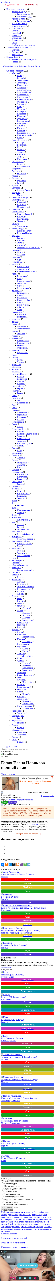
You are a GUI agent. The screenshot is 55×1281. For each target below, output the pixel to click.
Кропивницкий (24, 687)
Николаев (21, 634)
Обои (14, 43)
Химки (20, 126)
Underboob (16, 33)
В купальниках (18, 26)
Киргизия (16, 720)
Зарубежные (17, 54)
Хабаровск (16, 536)
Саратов (15, 455)
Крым (14, 274)
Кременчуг (27, 641)
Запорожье (22, 699)
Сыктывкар (17, 481)
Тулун (20, 243)
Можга (20, 252)
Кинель (20, 467)
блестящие (19, 1212)
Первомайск (28, 637)
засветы (27, 1214)
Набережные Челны (26, 271)
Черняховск (22, 352)
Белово (20, 345)
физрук (47, 1229)
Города (15, 62)
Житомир (21, 689)
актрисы (10, 1212)
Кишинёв (21, 732)
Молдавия (16, 730)
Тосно (20, 157)
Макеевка (26, 665)
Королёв (21, 78)
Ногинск (21, 128)
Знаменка (21, 672)
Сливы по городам (14, 71)
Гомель (20, 627)
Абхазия (15, 575)
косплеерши (6, 1219)
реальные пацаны (32, 1224)
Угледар (26, 663)
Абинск (20, 307)
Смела (25, 649)
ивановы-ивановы (9, 1217)
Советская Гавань (25, 539)
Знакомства (31, 4)
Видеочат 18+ (13, 4)
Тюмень (15, 489)
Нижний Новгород (20, 374)
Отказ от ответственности (13, 1243)
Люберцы (21, 111)
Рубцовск (21, 181)
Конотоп (21, 684)
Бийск (20, 183)
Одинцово (22, 118)
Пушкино (21, 116)
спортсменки (27, 1226)
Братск (20, 238)
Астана (20, 582)
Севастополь (23, 288)
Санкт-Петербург (20, 140)
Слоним (26, 608)
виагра (4, 1214)
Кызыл (15, 355)
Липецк (15, 357)
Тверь (14, 503)
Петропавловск (24, 589)
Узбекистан (17, 711)
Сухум (20, 577)
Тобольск (21, 498)
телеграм (17, 1229)
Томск (14, 501)
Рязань (15, 448)
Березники (22, 415)
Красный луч (28, 682)
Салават (20, 524)
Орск (19, 400)
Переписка (27, 1066)
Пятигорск (22, 477)
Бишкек (20, 723)
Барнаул (15, 178)
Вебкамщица (27, 1043)
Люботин (26, 656)
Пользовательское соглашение (15, 1247)
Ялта (19, 278)
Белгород (16, 188)
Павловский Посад (25, 133)
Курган (15, 336)
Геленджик (22, 293)
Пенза (14, 407)
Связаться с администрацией (14, 1238)
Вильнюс (21, 742)
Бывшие (12, 802)
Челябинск (16, 548)
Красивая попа (18, 19)
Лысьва (20, 419)
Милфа (27, 883)
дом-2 (21, 1214)
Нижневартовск (24, 544)
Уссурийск (22, 221)
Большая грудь (23, 14)
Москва (15, 73)
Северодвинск (23, 166)
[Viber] (21, 864)
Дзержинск (22, 379)
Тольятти (21, 465)
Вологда (15, 223)
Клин (19, 106)
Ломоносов (22, 159)
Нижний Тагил (24, 231)
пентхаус (36, 1222)
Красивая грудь (19, 11)
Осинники (22, 348)
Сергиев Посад (24, 92)
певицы (28, 1222)
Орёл (14, 405)
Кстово (20, 376)
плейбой (45, 1222)
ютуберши (6, 1231)
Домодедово (22, 97)
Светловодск (23, 644)
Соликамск (22, 412)
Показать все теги (9, 1234)
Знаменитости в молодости (24, 59)
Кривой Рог (27, 708)
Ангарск (21, 245)
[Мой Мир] (10, 864)
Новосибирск (18, 386)
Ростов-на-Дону (19, 429)
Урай (19, 546)
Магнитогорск (23, 555)
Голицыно (21, 123)
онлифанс (48, 1219)
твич (49, 1226)
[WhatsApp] (25, 864)
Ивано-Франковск (25, 675)
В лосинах (16, 28)
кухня (15, 1219)
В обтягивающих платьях (23, 45)
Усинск (20, 484)
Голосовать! (7, 1207)
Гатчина (21, 149)
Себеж (20, 426)
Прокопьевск (23, 341)
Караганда (22, 584)
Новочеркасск (23, 438)
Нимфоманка (27, 921)
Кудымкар (21, 417)
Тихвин (20, 152)
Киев (19, 692)
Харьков (21, 653)
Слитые (15, 50)
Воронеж (16, 209)
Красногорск (23, 121)
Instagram (16, 35)
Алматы (20, 594)
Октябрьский (23, 529)
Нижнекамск (23, 266)
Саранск (15, 469)
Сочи (19, 309)
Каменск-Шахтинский (27, 434)
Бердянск (26, 701)
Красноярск (17, 312)
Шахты (20, 431)
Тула (14, 508)
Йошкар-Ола (17, 262)
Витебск (21, 601)
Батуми (20, 727)
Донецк (20, 661)
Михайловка (23, 207)
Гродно (20, 606)
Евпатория (22, 276)
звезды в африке (39, 1214)
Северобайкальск (25, 534)
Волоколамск (23, 95)
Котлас (20, 164)
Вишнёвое (27, 694)
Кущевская (22, 298)
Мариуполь (27, 670)
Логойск (26, 615)
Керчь (19, 286)
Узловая (20, 512)
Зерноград (21, 441)
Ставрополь (17, 472)
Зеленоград (22, 83)
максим (21, 1219)
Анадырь (16, 171)
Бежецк (20, 505)
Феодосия (21, 283)
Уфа (13, 522)
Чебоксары (17, 560)
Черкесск (16, 563)
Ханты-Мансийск (20, 541)
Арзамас (21, 381)
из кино (36, 1217)
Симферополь (23, 281)
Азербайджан (18, 715)
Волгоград (16, 200)
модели (29, 1219)
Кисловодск (22, 474)
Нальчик (15, 391)
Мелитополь (28, 704)
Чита (14, 558)
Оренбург (16, 398)
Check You (27, 887)
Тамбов (15, 515)
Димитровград (23, 520)
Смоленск (16, 453)
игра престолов (25, 1217)
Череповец (22, 226)
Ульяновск (16, 517)
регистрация (6, 967)
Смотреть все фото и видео (27, 834)
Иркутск (15, 235)
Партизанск (22, 219)
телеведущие (7, 1229)
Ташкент (21, 713)
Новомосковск (23, 510)
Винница (21, 696)
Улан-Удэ (16, 532)
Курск (14, 324)
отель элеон (19, 1222)
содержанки (14, 1226)
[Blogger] (17, 864)
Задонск (20, 362)
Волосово (21, 145)
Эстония (15, 737)
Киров (15, 321)
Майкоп (15, 369)
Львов (20, 632)
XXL (3, 1212)
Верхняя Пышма (24, 233)
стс (45, 1226)
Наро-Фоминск (24, 99)
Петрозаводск (18, 422)
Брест (19, 598)
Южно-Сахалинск (20, 565)
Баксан (20, 393)
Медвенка (21, 326)
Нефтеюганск (23, 493)
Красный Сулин (24, 443)
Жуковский (22, 102)
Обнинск (21, 333)
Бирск (20, 527)
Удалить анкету (8, 774)
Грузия (15, 725)
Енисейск (21, 317)
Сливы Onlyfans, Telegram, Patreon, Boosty (22, 66)
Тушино (20, 104)
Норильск (21, 314)
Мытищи (21, 109)
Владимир (16, 192)
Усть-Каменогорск (25, 587)
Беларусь (16, 596)
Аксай (20, 446)
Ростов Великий (24, 570)
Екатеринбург (18, 228)
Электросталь (23, 90)
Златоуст (21, 553)
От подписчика (28, 991)
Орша (19, 603)
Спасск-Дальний (24, 214)
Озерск (20, 551)
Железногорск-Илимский (28, 247)
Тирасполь (22, 735)
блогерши (28, 1212)
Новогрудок (22, 622)
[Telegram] (28, 864)
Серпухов (21, 87)
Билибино (21, 173)
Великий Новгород (20, 197)
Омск (14, 395)
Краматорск (27, 668)
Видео (4, 802)
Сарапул (21, 255)
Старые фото (12, 57)
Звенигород (22, 80)
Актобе (20, 591)
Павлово (21, 384)
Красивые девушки (15, 9)
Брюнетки (16, 40)
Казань (15, 264)
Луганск (21, 680)
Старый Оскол (23, 190)
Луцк (19, 658)
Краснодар (16, 290)
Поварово (21, 114)
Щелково (21, 130)
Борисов (26, 613)
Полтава (21, 639)
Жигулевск (22, 462)
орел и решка (7, 1222)
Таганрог (21, 436)
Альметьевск (23, 269)
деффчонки (13, 1214)
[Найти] (27, 749)
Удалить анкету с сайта (47, 796)
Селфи (15, 31)
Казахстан (16, 579)
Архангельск (17, 161)
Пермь (15, 410)
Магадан (16, 367)
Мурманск (16, 364)
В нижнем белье (19, 23)
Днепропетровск (24, 706)
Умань (25, 651)
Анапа (20, 302)
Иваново (16, 257)
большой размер (41, 1212)
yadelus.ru (5, 2)
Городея (26, 618)
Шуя (19, 259)
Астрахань (16, 169)
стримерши (38, 1226)
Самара (15, 460)
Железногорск (23, 329)
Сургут (20, 491)
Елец (19, 360)
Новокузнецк (23, 343)
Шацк (19, 450)
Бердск (20, 388)
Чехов (19, 75)
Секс (27, 879)
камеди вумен (46, 1217)
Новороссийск (23, 300)
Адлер (20, 295)
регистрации (32, 824)
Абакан (15, 176)
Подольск (21, 85)
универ (40, 1229)
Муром (20, 195)
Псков (14, 424)
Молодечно (27, 620)
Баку (19, 718)
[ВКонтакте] (2, 864)
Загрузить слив (10, 746)
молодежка (38, 1219)
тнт (35, 1229)
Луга (19, 147)
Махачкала (16, 372)
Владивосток (18, 212)
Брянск (15, 185)
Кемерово (16, 338)
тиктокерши (27, 1229)
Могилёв (21, 625)
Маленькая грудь (24, 16)
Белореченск (23, 305)
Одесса (20, 677)
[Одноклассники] (6, 864)
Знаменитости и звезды (17, 47)
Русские (15, 52)
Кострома (16, 319)
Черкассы (21, 646)
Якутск (15, 572)
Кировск (21, 154)
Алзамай (21, 240)
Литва (14, 739)
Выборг (20, 142)
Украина (15, 629)
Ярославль (16, 567)
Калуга (15, 331)
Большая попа (23, 21)
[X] (13, 864)
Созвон (27, 1085)
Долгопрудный (24, 135)
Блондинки (17, 38)
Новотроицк (22, 403)
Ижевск (15, 250)
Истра (20, 138)
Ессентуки (22, 479)
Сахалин (16, 486)
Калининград (18, 350)
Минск (20, 610)
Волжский (22, 202)
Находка (21, 216)
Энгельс (21, 458)
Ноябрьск (21, 496)
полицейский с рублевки (12, 1224)
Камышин (21, 204)
